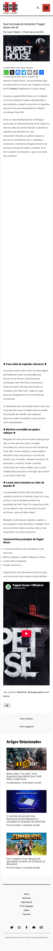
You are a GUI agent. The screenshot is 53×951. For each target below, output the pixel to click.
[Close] (50, 3)
